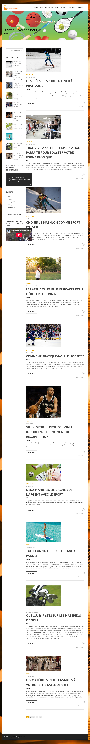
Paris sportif (30, 483)
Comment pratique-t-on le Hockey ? (55, 356)
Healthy (29, 142)
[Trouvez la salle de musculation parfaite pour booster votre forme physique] (55, 127)
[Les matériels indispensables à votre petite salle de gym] (55, 663)
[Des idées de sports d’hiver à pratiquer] (55, 60)
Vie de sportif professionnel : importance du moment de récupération (50, 431)
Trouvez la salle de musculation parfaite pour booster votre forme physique (53, 152)
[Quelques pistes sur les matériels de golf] (55, 595)
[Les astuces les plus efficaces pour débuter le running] (55, 268)
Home (6, 33)
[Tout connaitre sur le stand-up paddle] (55, 532)
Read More (31, 103)
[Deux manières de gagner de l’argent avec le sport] (55, 472)
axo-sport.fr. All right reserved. (16, 737)
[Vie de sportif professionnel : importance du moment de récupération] (55, 402)
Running (29, 283)
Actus (28, 545)
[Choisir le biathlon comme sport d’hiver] (55, 200)
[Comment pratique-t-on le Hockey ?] (55, 335)
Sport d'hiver (30, 75)
